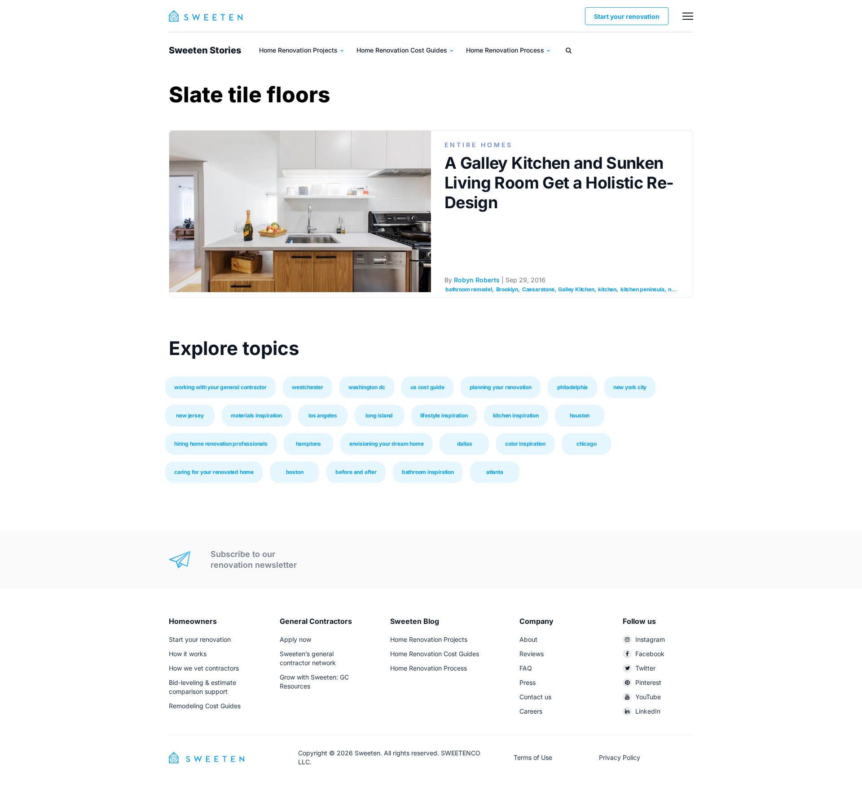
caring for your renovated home (214, 472)
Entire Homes (478, 145)
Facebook (649, 654)
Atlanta (494, 472)
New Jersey (189, 415)
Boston (294, 472)
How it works (188, 654)
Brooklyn (507, 289)
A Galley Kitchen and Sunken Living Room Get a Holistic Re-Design (559, 182)
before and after (356, 472)
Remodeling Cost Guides (205, 706)
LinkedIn (647, 711)
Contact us (535, 697)
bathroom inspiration (428, 472)
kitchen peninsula (642, 289)
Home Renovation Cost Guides (402, 50)
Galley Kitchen (576, 289)
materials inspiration (256, 415)
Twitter (645, 668)
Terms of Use (533, 757)
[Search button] (568, 50)
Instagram (650, 639)
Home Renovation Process (506, 50)
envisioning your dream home (386, 443)
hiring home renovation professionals (221, 443)
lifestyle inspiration (444, 415)
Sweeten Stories (205, 50)
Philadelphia (572, 387)
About (528, 639)
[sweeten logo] (206, 757)
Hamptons (308, 443)
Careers (530, 711)
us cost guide (427, 387)
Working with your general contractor (220, 387)
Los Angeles (322, 415)
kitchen (607, 289)
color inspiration (525, 443)
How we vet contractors (204, 668)
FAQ (525, 668)
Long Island (379, 415)
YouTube (648, 697)
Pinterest (648, 682)
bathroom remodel (468, 289)
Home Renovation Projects (299, 50)
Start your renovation (627, 16)
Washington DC (366, 387)
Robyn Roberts (477, 280)
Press (527, 682)
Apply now (295, 639)
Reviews (531, 654)
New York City (629, 387)
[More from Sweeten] (687, 16)
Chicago (586, 443)
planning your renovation (501, 387)
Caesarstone (538, 289)
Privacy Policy (619, 757)
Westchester (307, 387)
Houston (580, 415)
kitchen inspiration (516, 415)
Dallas (464, 443)
